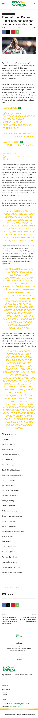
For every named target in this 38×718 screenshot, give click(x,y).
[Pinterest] (13, 32)
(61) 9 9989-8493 (14, 706)
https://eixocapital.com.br (19, 646)
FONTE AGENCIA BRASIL (10, 588)
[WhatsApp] (17, 32)
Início (3, 11)
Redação (6, 27)
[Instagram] (2, 679)
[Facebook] (4, 32)
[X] (8, 32)
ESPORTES (12, 14)
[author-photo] (19, 640)
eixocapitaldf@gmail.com (19, 704)
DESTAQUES (10, 11)
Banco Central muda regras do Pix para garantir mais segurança (27, 619)
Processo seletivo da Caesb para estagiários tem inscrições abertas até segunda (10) (9, 620)
